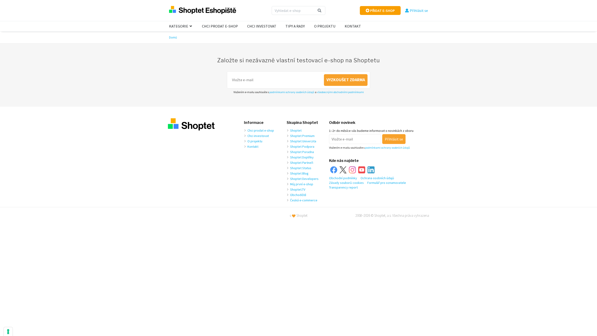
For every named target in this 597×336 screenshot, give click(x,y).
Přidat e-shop (382, 10)
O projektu (324, 26)
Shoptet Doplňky (302, 157)
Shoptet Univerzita (303, 141)
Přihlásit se (419, 10)
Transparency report (343, 187)
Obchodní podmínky (343, 178)
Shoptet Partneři (301, 163)
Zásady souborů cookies (346, 183)
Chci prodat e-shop (220, 26)
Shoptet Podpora (302, 146)
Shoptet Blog (299, 173)
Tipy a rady (295, 26)
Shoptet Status (300, 168)
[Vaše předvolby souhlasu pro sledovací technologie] (8, 331)
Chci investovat (261, 26)
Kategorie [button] (179, 26)
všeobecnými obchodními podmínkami (340, 92)
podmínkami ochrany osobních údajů (291, 92)
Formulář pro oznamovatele (386, 183)
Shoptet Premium (302, 136)
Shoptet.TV (297, 189)
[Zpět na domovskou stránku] (202, 10)
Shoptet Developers (304, 179)
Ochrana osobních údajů (377, 178)
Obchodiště (298, 195)
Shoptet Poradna (302, 152)
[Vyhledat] (319, 10)
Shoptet (296, 130)
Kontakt (353, 26)
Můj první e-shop (301, 184)
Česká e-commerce (303, 200)
